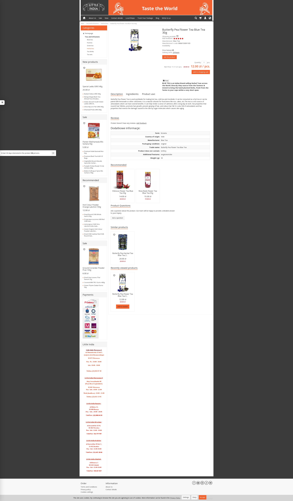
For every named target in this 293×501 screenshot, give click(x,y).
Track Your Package (145, 18)
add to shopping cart (200, 72)
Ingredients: (132, 94)
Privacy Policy (175, 498)
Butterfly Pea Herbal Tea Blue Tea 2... (122, 254)
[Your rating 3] (178, 39)
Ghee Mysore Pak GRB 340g (93, 107)
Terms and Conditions (89, 487)
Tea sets (89, 55)
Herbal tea (90, 49)
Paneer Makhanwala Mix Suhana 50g (93, 143)
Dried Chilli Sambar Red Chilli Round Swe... (94, 235)
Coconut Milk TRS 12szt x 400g (94, 282)
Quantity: (197, 62)
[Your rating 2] (176, 39)
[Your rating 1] (174, 39)
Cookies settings (87, 492)
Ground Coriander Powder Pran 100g (94, 269)
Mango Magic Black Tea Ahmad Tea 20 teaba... (92, 98)
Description (117, 94)
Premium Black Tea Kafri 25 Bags (93, 157)
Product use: (148, 94)
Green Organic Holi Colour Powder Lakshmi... (93, 230)
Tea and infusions (92, 37)
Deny (194, 497)
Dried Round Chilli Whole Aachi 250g (92, 215)
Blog (157, 18)
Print (166, 81)
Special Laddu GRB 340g (92, 86)
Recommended (118, 164)
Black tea (90, 40)
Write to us (166, 18)
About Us (92, 18)
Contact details (117, 18)
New (106, 18)
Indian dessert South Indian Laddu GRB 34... (93, 103)
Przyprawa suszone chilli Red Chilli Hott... (94, 220)
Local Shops (130, 18)
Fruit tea (89, 43)
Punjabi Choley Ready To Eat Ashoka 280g (94, 167)
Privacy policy (86, 489)
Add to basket (123, 306)
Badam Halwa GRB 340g (92, 94)
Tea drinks (90, 52)
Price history (167, 50)
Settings (186, 497)
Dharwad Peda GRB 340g (92, 110)
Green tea (90, 46)
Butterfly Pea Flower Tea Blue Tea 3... (122, 295)
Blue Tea (176, 41)
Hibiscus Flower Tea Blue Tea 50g (122, 192)
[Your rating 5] (183, 39)
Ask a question (117, 218)
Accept (202, 497)
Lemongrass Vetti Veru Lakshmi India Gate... (92, 225)
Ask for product (169, 57)
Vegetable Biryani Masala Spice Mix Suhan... (93, 162)
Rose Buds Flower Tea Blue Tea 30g (148, 192)
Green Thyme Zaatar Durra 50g (93, 286)
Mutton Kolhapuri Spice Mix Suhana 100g (93, 172)
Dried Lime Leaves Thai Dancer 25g (92, 278)
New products (90, 61)
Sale (100, 18)
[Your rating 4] (180, 39)
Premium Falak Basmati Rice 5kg (93, 152)
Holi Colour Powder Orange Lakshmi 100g (92, 206)
